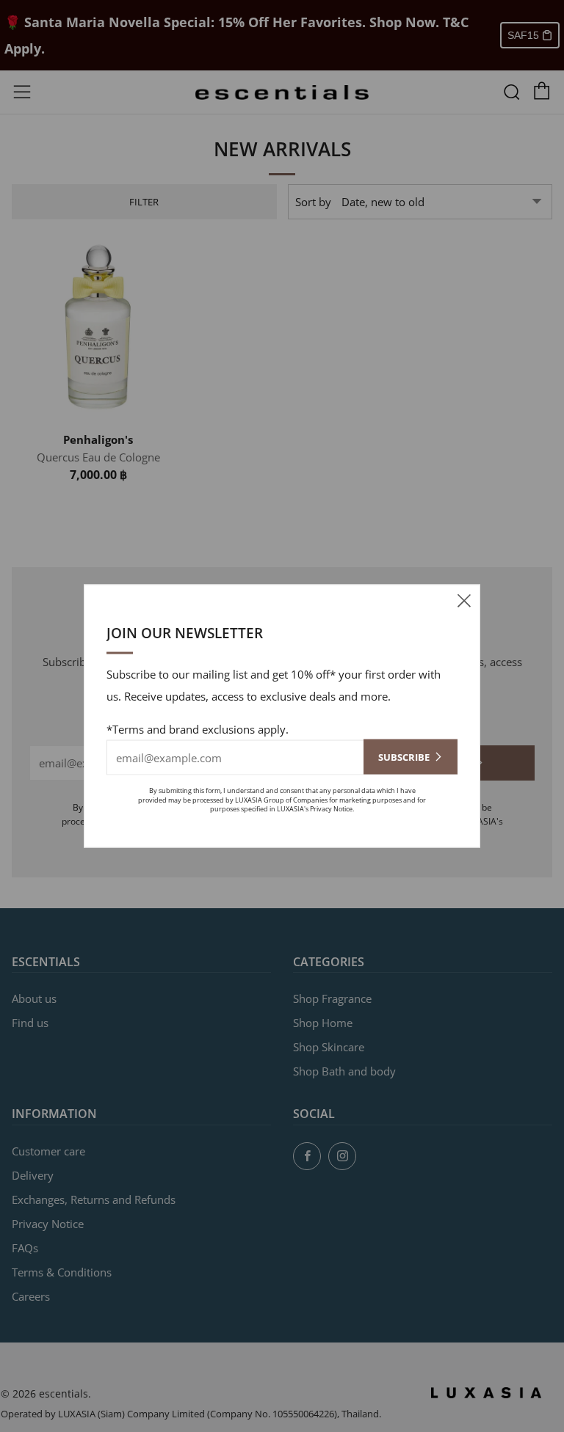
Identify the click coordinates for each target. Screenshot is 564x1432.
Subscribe (404, 757)
